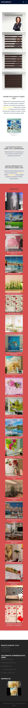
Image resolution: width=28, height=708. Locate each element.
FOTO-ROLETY (6, 2)
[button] (23, 2)
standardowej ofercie (8, 107)
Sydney (14, 705)
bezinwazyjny (11, 174)
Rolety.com (5, 109)
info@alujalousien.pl (6, 666)
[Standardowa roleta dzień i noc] (13, 684)
